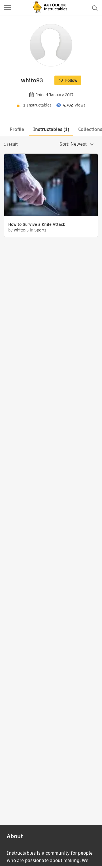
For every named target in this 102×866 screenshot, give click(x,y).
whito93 (21, 230)
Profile (17, 129)
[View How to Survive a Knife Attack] (51, 186)
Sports (40, 230)
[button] (7, 8)
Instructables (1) (51, 129)
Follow (71, 80)
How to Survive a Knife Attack (36, 224)
